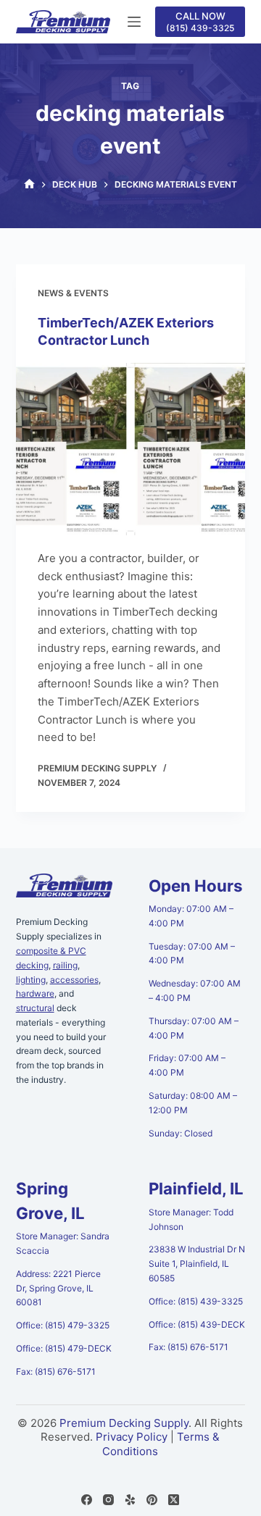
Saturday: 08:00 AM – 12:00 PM (193, 1102)
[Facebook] (86, 1499)
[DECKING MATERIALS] (29, 184)
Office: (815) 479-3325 (62, 1325)
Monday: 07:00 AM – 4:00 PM (191, 916)
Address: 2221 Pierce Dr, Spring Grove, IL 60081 (58, 1288)
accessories (74, 979)
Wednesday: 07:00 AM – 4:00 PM (195, 990)
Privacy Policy (131, 1437)
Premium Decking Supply (123, 1423)
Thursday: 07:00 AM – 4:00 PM (194, 1028)
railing (65, 965)
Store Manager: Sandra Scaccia (62, 1243)
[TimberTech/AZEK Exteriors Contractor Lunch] (131, 449)
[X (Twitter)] (173, 1499)
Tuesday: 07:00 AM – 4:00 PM (192, 953)
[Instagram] (108, 1499)
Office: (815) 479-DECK (64, 1348)
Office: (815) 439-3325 (196, 1301)
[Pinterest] (151, 1499)
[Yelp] (130, 1499)
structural (35, 1007)
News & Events (73, 293)
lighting (31, 979)
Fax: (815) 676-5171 (56, 1371)
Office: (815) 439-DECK (197, 1324)
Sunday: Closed (180, 1133)
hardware (35, 993)
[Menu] (134, 21)
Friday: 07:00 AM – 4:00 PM (187, 1065)
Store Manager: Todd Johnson (191, 1219)
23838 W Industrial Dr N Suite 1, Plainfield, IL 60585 (197, 1263)
